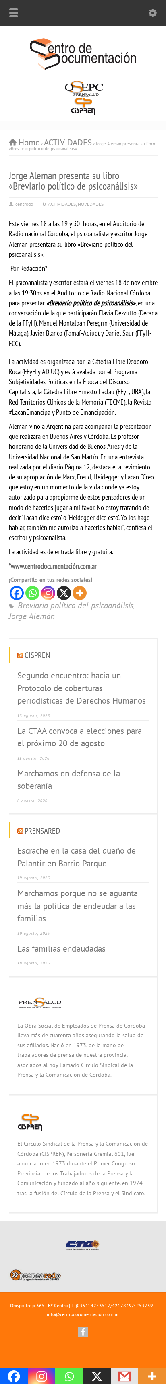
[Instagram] (48, 593)
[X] (64, 593)
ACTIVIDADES (62, 204)
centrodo (24, 204)
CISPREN (37, 655)
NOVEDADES (91, 204)
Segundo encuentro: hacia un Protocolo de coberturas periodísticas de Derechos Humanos (81, 688)
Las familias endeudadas (61, 948)
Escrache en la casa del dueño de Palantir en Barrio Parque (76, 857)
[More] (80, 593)
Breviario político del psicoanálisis (75, 606)
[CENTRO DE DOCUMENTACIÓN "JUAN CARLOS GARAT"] (83, 68)
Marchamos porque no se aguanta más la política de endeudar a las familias (77, 906)
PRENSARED (42, 830)
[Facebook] (17, 593)
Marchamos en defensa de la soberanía (68, 780)
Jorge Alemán (32, 617)
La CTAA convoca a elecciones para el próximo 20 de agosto (79, 737)
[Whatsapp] (32, 593)
